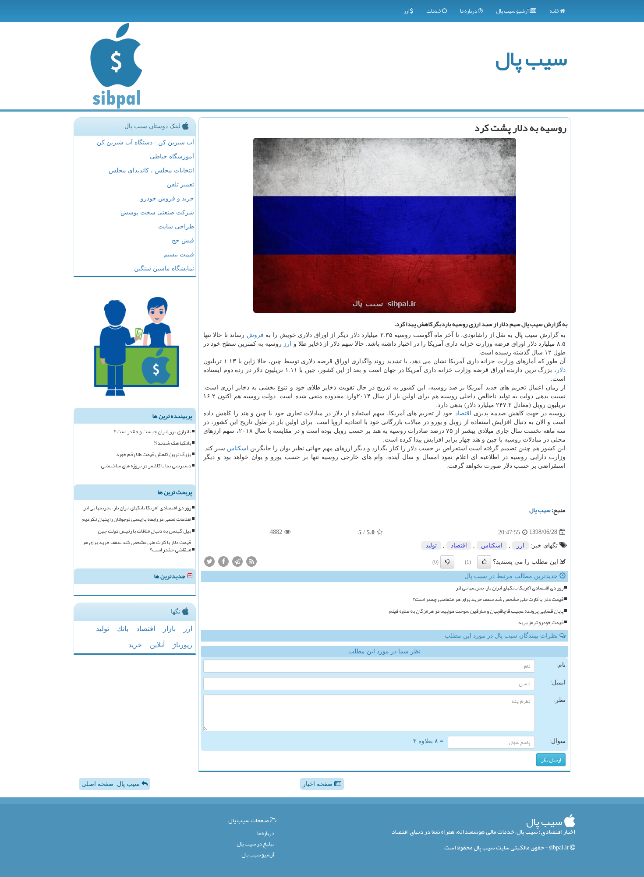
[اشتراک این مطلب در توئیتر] (209, 561)
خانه (554, 11)
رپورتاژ (182, 645)
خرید (135, 645)
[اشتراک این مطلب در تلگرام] (237, 561)
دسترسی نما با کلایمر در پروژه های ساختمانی (146, 466)
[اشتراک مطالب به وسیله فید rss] (251, 561)
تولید (431, 545)
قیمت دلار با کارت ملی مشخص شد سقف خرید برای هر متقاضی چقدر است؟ (488, 599)
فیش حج (183, 240)
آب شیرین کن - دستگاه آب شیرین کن (145, 142)
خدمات (434, 11)
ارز (406, 11)
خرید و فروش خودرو (167, 198)
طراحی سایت (176, 226)
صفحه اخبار (318, 784)
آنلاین (157, 645)
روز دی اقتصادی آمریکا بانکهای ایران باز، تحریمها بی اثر (509, 588)
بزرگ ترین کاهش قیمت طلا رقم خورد (153, 454)
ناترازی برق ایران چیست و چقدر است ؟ (152, 432)
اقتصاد (463, 413)
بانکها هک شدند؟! (172, 443)
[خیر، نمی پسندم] (447, 561)
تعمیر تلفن (180, 184)
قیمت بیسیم (178, 254)
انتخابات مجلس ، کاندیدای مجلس (151, 170)
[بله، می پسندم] (484, 561)
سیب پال (531, 58)
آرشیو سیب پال (513, 11)
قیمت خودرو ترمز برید (540, 622)
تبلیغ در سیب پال (255, 844)
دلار (561, 370)
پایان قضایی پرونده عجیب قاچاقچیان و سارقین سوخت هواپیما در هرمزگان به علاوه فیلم (476, 611)
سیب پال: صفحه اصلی (111, 784)
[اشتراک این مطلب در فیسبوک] (223, 561)
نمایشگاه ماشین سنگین (164, 268)
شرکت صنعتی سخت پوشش (157, 212)
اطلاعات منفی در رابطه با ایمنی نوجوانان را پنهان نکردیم (136, 519)
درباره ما (469, 11)
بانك (122, 628)
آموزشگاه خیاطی (172, 156)
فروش (255, 335)
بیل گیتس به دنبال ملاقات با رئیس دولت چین (144, 531)
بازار (169, 628)
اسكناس (237, 448)
